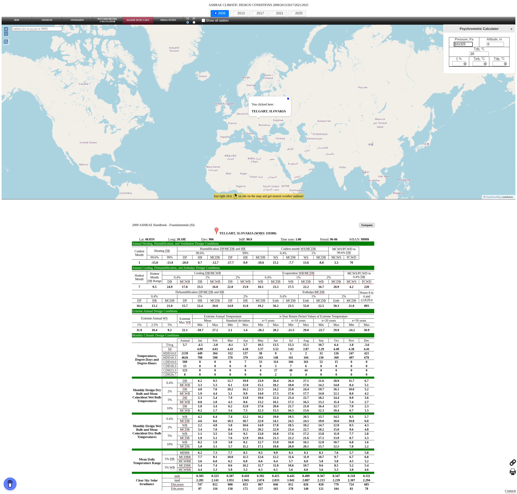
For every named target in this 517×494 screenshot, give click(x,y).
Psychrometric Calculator (108, 20)
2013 (241, 13)
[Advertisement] (258, 210)
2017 (260, 13)
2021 (279, 13)
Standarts (77, 20)
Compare (367, 225)
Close (511, 29)
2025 (299, 13)
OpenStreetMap (493, 197)
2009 (221, 13)
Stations (47, 20)
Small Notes (168, 20)
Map (16, 20)
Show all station (217, 20)
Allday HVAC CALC (137, 20)
